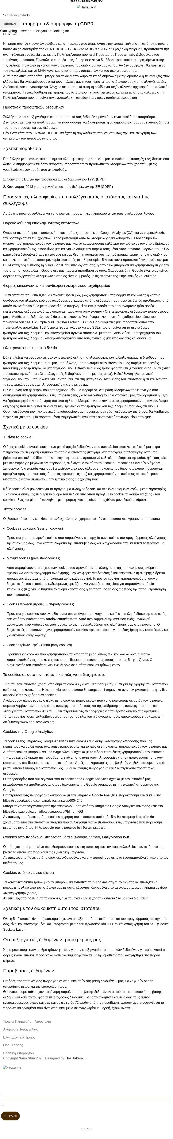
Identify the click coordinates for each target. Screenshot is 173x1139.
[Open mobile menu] (5, 7)
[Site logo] (86, 7)
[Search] (12, 7)
